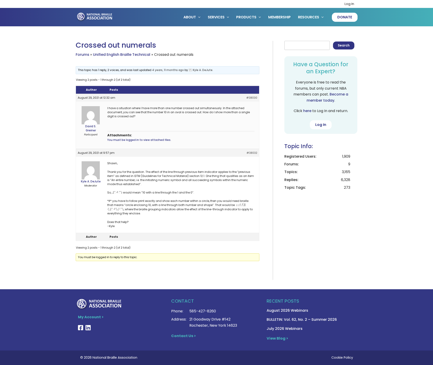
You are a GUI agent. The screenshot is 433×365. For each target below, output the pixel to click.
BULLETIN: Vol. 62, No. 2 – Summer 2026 (302, 319)
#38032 (251, 153)
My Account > (91, 317)
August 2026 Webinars (287, 310)
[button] (345, 17)
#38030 (251, 98)
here (307, 110)
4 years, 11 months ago (168, 70)
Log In (349, 4)
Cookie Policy (342, 357)
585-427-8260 (202, 311)
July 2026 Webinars (285, 328)
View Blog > (277, 338)
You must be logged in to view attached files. (139, 140)
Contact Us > (183, 335)
